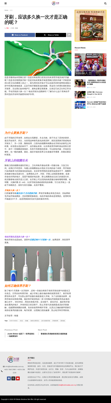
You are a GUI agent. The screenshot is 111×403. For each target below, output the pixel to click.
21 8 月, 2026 (91, 97)
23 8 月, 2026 (81, 73)
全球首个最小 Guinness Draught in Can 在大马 (94, 93)
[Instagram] (13, 378)
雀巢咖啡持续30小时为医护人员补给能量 (89, 70)
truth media (13, 320)
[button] (78, 25)
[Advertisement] (38, 113)
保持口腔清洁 (35, 320)
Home (6, 10)
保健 (16, 28)
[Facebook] (9, 378)
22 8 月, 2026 (91, 87)
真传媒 (63, 320)
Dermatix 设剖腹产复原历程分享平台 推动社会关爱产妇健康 (96, 103)
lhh (8, 28)
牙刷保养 (55, 320)
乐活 (11, 10)
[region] (90, 25)
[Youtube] (18, 378)
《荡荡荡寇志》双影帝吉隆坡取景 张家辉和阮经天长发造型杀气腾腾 (96, 82)
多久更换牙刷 (46, 320)
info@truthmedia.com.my (67, 385)
